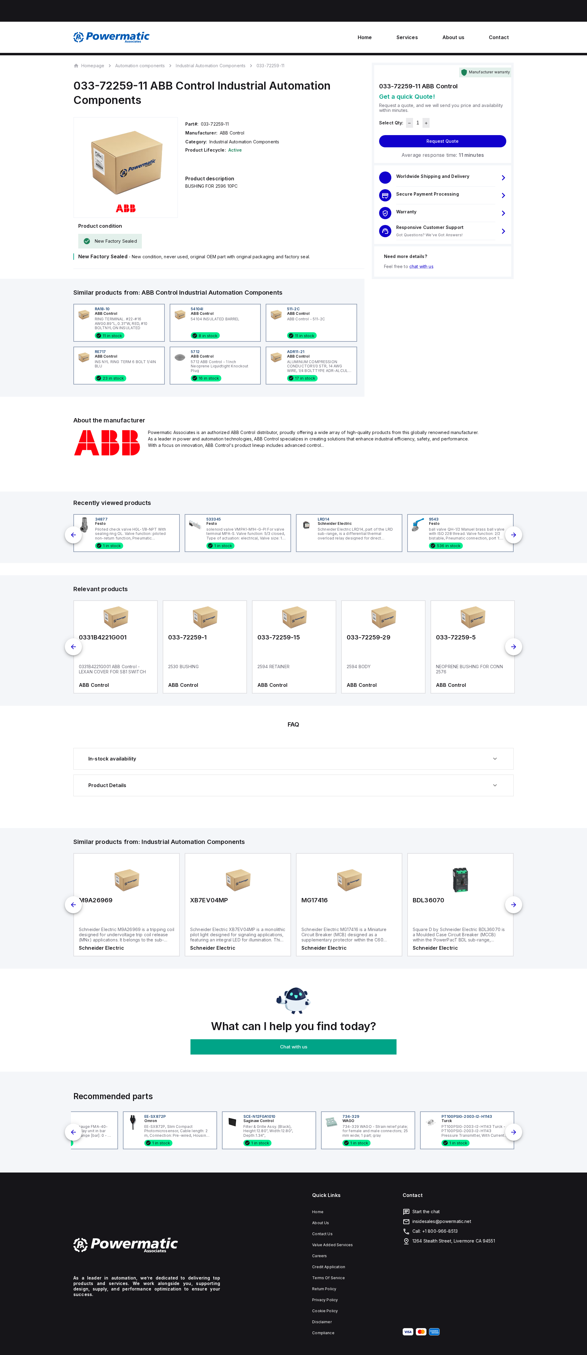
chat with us (421, 266)
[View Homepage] (111, 37)
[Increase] (426, 123)
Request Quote (442, 141)
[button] (442, 177)
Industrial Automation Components (211, 65)
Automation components (140, 65)
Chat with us (293, 1047)
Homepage (92, 65)
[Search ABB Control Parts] (107, 454)
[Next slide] (513, 534)
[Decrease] (409, 123)
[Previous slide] (73, 534)
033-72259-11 (270, 65)
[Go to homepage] (146, 1245)
